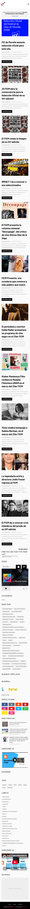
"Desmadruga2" (20, 616)
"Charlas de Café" (5, 611)
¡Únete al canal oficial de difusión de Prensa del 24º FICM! (17, 723)
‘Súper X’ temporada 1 (7, 645)
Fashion (10, 784)
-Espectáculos (22, 637)
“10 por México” (17, 645)
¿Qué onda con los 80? (15, 826)
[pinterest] (25, 704)
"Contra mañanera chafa (16, 611)
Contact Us (20, 904)
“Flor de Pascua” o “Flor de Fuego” (19, 663)
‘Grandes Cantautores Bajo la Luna (9, 642)
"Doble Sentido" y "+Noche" (8, 619)
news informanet (6, 52)
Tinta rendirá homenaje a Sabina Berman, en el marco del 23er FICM (14, 431)
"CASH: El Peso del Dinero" (19, 608)
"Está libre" (22, 621)
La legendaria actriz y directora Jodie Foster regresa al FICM (13, 479)
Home (9, 904)
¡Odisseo (15, 813)
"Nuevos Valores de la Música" (8, 632)
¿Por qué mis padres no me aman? (15, 818)
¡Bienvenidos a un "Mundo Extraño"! (15, 811)
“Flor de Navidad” (6, 663)
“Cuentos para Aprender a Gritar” (9, 658)
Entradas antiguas (23, 549)
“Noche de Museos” (17, 668)
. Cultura (4, 640)
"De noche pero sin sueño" (7, 614)
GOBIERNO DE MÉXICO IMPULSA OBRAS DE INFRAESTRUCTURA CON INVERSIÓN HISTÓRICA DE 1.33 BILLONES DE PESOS (18, 740)
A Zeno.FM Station (6, 591)
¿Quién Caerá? (15, 821)
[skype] (18, 708)
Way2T (14, 906)
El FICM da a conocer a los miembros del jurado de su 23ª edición (15, 526)
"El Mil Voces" (5, 621)
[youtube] (12, 708)
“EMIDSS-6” (23, 661)
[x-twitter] (12, 704)
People (25, 784)
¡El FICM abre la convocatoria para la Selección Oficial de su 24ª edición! (13, 93)
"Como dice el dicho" (15, 799)
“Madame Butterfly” (6, 668)
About (14, 904)
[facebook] (5, 704)
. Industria (10, 640)
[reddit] (18, 704)
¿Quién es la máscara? (15, 823)
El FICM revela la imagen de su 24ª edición (14, 140)
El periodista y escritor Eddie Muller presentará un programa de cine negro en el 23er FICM (14, 331)
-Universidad (15, 804)
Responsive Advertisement (15, 888)
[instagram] (5, 708)
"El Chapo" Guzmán (19, 619)
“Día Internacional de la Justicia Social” (10, 661)
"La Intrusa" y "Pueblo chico (20, 629)
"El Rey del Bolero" (14, 621)
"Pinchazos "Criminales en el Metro (9, 637)
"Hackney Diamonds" (6, 624)
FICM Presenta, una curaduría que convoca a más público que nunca (14, 281)
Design (15, 599)
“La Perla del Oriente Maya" (8, 666)
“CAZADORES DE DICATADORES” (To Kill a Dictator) (12, 653)
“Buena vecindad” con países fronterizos (10, 650)
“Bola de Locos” (15, 838)
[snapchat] (5, 713)
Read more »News (7, 61)
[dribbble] (12, 713)
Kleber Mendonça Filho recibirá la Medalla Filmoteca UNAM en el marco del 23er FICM (13, 381)
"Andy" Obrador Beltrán (7, 608)
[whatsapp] (25, 708)
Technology (10, 787)
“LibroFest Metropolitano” (21, 666)
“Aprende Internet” (6, 648)
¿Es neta (15, 816)
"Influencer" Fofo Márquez (7, 629)
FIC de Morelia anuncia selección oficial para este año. (13, 45)
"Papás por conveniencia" (7, 634)
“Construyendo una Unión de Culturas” (16, 655)
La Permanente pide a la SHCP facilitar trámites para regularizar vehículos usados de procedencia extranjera (18, 731)
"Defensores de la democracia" (8, 616)
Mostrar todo (15, 16)
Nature (20, 784)
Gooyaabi (24, 906)
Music (15, 784)
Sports (3, 787)
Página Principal (5, 695)
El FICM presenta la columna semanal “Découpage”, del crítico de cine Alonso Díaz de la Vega (14, 232)
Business (4, 784)
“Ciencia (4, 655)
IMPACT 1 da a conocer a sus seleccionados (14, 183)
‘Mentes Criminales (23, 642)
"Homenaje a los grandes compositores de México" (13, 627)
